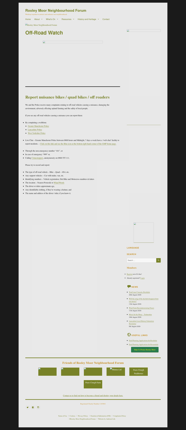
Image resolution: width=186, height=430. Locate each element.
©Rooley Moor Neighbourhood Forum (82, 419)
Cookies (72, 416)
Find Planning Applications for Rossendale (143, 344)
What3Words (59, 182)
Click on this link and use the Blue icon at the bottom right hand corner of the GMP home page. (78, 143)
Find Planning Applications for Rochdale (143, 340)
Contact (105, 19)
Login (142, 278)
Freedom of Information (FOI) (101, 416)
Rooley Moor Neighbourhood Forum (55, 10)
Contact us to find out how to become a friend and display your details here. (93, 395)
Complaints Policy (119, 416)
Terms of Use (62, 416)
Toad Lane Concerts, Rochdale (139, 292)
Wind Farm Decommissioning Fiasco (141, 308)
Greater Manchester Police (38, 126)
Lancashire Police (35, 129)
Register (129, 274)
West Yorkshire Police (36, 133)
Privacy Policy (83, 416)
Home (28, 19)
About (37, 19)
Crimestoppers (37, 157)
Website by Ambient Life (106, 419)
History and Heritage (87, 19)
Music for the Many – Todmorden (140, 314)
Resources (66, 19)
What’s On (50, 19)
